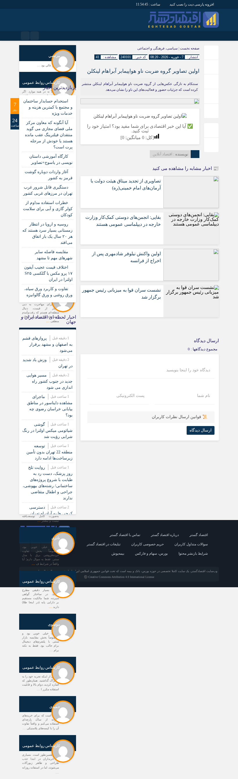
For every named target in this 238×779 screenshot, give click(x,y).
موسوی (54, 624)
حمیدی (54, 707)
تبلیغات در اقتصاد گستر (103, 544)
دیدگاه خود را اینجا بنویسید (188, 370)
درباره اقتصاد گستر (165, 535)
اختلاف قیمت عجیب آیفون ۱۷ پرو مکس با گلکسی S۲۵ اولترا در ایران (48, 273)
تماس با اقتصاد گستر (125, 535)
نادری (55, 538)
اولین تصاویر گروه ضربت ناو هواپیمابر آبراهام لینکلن (143, 71)
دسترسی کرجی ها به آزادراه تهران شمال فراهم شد (51, 513)
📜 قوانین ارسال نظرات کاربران (179, 417)
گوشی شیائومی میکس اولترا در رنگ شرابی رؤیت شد (47, 430)
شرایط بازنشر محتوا (193, 553)
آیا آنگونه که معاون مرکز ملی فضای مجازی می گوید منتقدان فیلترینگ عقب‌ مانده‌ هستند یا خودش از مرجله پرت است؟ (49, 134)
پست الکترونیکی (130, 396)
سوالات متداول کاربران (191, 544)
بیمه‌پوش (117, 553)
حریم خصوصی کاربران (147, 544)
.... (39, 65)
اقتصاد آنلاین (162, 154)
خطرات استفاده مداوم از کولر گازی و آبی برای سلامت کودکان (48, 208)
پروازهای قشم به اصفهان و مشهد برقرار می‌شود (47, 344)
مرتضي (54, 56)
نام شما (203, 396)
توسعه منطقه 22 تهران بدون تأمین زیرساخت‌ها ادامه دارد (49, 452)
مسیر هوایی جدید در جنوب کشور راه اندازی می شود (49, 381)
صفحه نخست (189, 48)
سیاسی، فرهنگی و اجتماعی (157, 48)
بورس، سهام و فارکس (151, 553)
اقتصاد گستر (199, 535)
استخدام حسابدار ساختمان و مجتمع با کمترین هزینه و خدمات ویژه (48, 107)
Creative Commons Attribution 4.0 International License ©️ (119, 577)
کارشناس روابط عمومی (41, 82)
